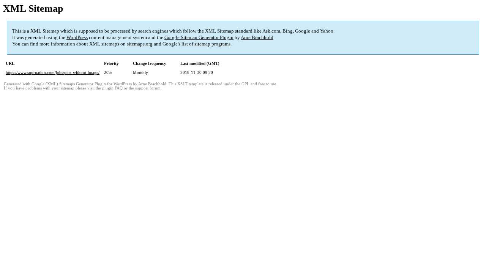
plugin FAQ (112, 88)
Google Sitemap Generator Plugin (199, 37)
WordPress (77, 37)
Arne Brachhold (257, 37)
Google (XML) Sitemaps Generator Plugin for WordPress (82, 84)
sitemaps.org (140, 44)
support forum (148, 88)
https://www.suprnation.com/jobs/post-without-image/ (52, 72)
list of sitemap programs (205, 44)
